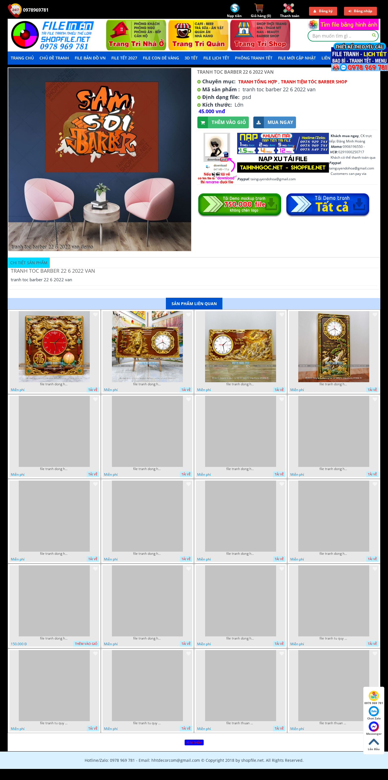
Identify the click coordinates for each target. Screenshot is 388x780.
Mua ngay (280, 122)
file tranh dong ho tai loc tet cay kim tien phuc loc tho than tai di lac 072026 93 (147, 638)
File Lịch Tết (216, 58)
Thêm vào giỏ (229, 122)
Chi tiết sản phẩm (28, 262)
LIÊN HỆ (329, 58)
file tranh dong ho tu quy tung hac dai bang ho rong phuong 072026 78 (147, 384)
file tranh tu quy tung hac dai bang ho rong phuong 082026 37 (334, 638)
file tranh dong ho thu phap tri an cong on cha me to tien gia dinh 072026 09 (54, 638)
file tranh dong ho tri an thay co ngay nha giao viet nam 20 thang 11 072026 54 (240, 469)
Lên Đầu (374, 749)
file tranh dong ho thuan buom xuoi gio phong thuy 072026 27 (240, 554)
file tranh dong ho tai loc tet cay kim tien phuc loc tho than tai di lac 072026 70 (240, 638)
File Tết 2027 (124, 58)
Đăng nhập (363, 11)
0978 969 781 (373, 703)
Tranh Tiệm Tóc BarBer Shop (314, 81)
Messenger (374, 734)
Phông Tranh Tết (253, 58)
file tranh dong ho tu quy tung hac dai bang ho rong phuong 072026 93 (54, 384)
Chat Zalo (374, 718)
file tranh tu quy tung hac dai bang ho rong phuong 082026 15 (147, 723)
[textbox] (343, 36)
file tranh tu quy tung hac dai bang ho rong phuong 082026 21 (54, 723)
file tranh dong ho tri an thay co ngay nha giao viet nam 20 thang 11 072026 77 (147, 469)
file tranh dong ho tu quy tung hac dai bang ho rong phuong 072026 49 (240, 384)
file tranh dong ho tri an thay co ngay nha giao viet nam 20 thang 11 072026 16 (54, 554)
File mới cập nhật (297, 58)
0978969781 (35, 10)
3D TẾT (191, 58)
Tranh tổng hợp (257, 81)
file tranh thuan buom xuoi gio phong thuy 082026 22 (240, 723)
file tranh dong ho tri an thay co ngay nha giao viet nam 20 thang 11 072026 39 (334, 469)
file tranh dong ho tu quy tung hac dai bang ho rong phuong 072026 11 (54, 469)
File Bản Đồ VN (90, 58)
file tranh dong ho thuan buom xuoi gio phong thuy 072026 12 (334, 554)
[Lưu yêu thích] (95, 314)
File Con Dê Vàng (161, 58)
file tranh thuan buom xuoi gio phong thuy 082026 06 (334, 723)
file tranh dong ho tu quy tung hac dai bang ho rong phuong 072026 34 (334, 384)
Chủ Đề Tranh (54, 58)
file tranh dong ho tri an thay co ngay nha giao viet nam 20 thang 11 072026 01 (147, 554)
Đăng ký (326, 11)
